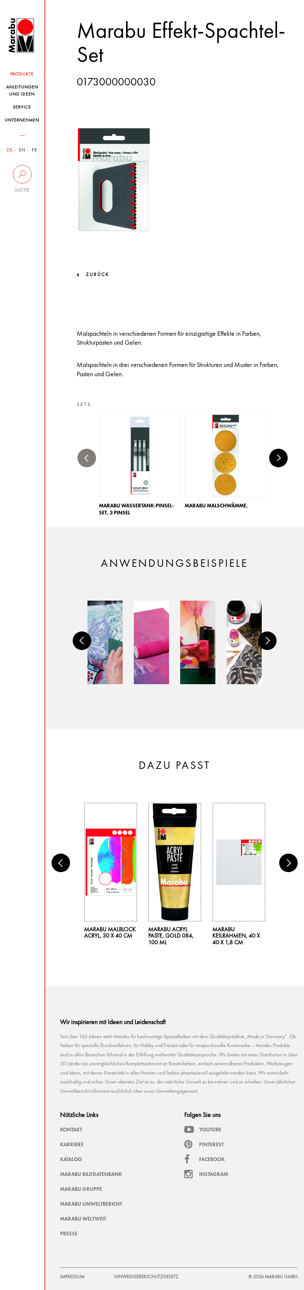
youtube (210, 1129)
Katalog (71, 1159)
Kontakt (71, 1129)
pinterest (211, 1144)
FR (34, 150)
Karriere (71, 1144)
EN (22, 150)
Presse (68, 1233)
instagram (213, 1174)
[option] (140, 467)
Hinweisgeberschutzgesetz (146, 1276)
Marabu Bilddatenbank (91, 1174)
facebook (212, 1159)
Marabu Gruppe (81, 1189)
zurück (97, 274)
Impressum (72, 1276)
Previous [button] (86, 458)
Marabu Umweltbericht (91, 1203)
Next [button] (278, 458)
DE (10, 150)
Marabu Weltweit (83, 1218)
